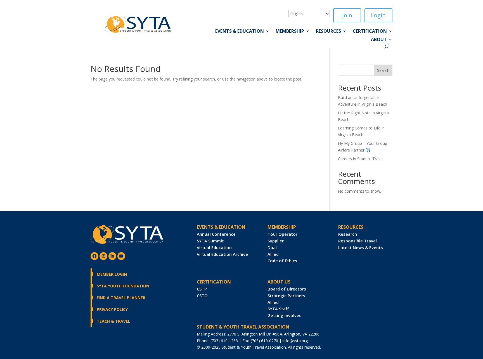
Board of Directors (286, 289)
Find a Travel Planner (121, 297)
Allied (273, 254)
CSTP (202, 289)
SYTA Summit (210, 241)
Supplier (275, 241)
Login (378, 15)
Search (383, 70)
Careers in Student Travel (360, 158)
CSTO (202, 295)
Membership (290, 31)
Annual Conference (216, 234)
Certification (370, 31)
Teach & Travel (113, 321)
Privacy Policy (112, 309)
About (379, 39)
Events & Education (239, 31)
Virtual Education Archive (222, 254)
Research (347, 234)
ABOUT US (278, 282)
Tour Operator (282, 234)
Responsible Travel (357, 241)
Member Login (112, 274)
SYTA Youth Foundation (123, 286)
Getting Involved (284, 315)
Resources (328, 31)
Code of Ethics (282, 260)
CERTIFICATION (214, 282)
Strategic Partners (286, 295)
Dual (272, 247)
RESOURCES (350, 227)
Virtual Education (214, 247)
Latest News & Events (360, 247)
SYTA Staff (278, 308)
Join (347, 15)
